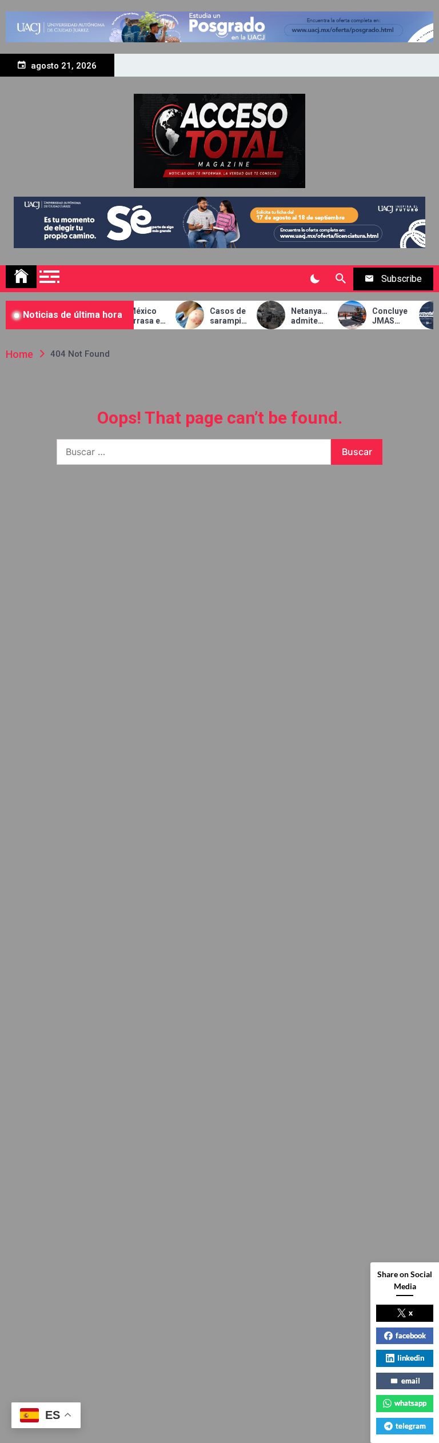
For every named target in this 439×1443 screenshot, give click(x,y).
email (410, 1380)
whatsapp (410, 1403)
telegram (411, 1425)
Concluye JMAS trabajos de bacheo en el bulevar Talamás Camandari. (383, 316)
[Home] (21, 276)
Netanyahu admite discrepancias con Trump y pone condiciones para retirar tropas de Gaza (301, 316)
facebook (411, 1335)
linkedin (410, 1357)
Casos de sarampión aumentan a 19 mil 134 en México (220, 316)
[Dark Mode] (315, 279)
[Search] (340, 279)
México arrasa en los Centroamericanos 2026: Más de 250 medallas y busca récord (139, 316)
